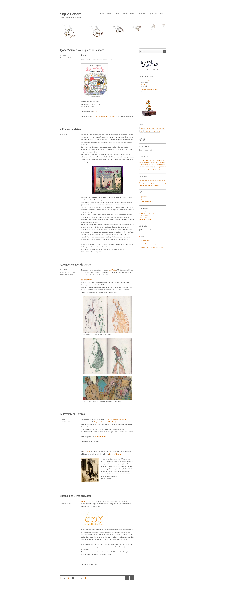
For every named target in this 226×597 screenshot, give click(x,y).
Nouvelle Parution (70, 57)
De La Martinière (154, 183)
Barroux (141, 162)
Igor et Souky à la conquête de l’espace (82, 50)
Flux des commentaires (147, 199)
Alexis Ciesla (142, 212)
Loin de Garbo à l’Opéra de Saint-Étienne (152, 247)
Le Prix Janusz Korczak (72, 414)
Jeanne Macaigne (160, 169)
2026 (142, 245)
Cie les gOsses (143, 215)
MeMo (145, 185)
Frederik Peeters (149, 166)
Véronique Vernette (148, 168)
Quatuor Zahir (143, 217)
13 (69, 578)
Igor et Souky (148, 131)
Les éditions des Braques (152, 182)
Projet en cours (68, 274)
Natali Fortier (112, 270)
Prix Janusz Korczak (100, 437)
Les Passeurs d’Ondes (145, 219)
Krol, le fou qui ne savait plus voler (116, 419)
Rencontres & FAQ (145, 13)
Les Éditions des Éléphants (146, 180)
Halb (141, 131)
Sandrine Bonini (143, 160)
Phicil (149, 164)
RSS (142, 236)
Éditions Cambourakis (153, 185)
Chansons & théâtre (128, 13)
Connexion (144, 196)
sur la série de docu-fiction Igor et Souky (104, 116)
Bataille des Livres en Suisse (75, 495)
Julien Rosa (157, 166)
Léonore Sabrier (143, 169)
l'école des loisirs (158, 180)
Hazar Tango (144, 84)
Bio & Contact (159, 13)
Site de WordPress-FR (147, 201)
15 (78, 578)
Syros (144, 183)
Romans (109, 13)
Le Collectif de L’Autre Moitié (146, 214)
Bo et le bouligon (145, 80)
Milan (160, 182)
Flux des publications (146, 198)
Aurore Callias (152, 160)
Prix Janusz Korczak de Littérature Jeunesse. (107, 422)
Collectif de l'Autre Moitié (147, 128)
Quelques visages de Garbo (75, 264)
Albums (117, 13)
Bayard (141, 183)
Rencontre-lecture (65, 421)
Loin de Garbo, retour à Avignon (149, 89)
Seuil (148, 183)
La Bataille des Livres (87, 501)
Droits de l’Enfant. (115, 454)
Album (62, 57)
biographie (86, 451)
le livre (95, 112)
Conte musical (69, 272)
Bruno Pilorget (157, 162)
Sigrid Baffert (70, 14)
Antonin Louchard (148, 162)
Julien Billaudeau (160, 160)
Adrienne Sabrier (158, 168)
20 (87, 578)
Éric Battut (145, 164)
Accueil (102, 13)
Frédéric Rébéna (155, 164)
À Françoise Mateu (70, 129)
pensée (62, 137)
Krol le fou (157, 131)
